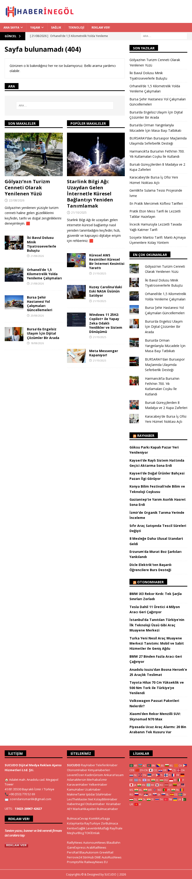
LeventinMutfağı (97, 828)
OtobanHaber (95, 804)
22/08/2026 (16, 200)
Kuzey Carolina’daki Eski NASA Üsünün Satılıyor (105, 291)
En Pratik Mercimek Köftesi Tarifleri (156, 203)
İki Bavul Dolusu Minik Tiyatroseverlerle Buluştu (41, 244)
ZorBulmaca (109, 823)
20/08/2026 (37, 315)
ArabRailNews (96, 847)
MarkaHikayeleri (84, 809)
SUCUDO (73, 765)
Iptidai (90, 794)
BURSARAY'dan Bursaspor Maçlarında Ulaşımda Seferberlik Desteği (165, 364)
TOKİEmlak (92, 833)
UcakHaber (93, 789)
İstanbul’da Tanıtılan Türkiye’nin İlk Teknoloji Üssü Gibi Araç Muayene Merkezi (156, 624)
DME (98, 857)
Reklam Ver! (101, 27)
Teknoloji (76, 27)
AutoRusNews (112, 857)
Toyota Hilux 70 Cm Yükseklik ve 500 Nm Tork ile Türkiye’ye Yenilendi (156, 687)
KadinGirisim (94, 775)
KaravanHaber (77, 784)
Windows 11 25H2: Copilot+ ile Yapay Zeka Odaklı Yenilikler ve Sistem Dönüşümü (105, 323)
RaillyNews (74, 842)
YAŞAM (35, 27)
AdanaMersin (76, 779)
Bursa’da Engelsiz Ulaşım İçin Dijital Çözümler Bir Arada (43, 333)
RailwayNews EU (96, 862)
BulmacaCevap (77, 818)
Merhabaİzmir (97, 779)
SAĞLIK (56, 27)
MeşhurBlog (75, 833)
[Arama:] (163, 35)
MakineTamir (76, 794)
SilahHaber (103, 794)
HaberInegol (76, 804)
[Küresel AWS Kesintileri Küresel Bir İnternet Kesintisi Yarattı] (76, 260)
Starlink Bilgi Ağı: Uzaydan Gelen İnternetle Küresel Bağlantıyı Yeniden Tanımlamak (90, 193)
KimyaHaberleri (99, 770)
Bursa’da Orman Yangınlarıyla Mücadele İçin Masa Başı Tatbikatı (165, 345)
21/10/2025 (79, 212)
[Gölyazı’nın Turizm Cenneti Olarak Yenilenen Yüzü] (34, 154)
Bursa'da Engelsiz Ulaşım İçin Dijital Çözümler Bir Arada (164, 326)
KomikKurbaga (99, 818)
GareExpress (76, 847)
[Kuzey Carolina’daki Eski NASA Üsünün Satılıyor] (76, 292)
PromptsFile (75, 862)
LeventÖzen (75, 775)
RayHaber (145, 435)
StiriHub (88, 857)
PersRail (73, 852)
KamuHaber (75, 789)
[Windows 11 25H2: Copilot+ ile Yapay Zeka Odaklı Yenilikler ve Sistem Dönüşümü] (76, 320)
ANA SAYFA (11, 27)
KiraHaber (113, 804)
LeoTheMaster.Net (80, 799)
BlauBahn (113, 842)
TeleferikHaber (107, 765)
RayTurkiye (92, 823)
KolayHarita (75, 823)
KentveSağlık (76, 828)
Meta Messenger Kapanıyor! (103, 353)
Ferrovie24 (74, 857)
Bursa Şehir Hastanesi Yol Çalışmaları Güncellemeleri (39, 303)
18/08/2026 (37, 343)
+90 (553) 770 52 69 (22, 794)
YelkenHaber (98, 784)
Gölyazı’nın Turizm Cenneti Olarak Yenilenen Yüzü (27, 187)
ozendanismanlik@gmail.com (30, 799)
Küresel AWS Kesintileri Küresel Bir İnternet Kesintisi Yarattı (106, 261)
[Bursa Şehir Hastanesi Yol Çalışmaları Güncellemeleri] (14, 302)
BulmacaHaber (107, 809)
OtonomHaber (150, 582)
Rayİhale (116, 828)
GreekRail (106, 852)
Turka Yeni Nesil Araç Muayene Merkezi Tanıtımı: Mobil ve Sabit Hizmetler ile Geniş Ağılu (156, 643)
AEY (69, 809)
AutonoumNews (94, 842)
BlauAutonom (89, 852)
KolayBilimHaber (105, 799)
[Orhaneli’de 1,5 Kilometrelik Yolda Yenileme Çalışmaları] (14, 275)
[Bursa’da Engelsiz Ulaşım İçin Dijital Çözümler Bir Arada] (14, 334)
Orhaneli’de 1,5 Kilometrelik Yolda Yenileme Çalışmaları (44, 273)
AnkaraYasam (114, 775)
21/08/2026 (37, 256)
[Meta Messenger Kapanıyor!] (76, 356)
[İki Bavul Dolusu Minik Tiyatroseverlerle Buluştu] (14, 243)
